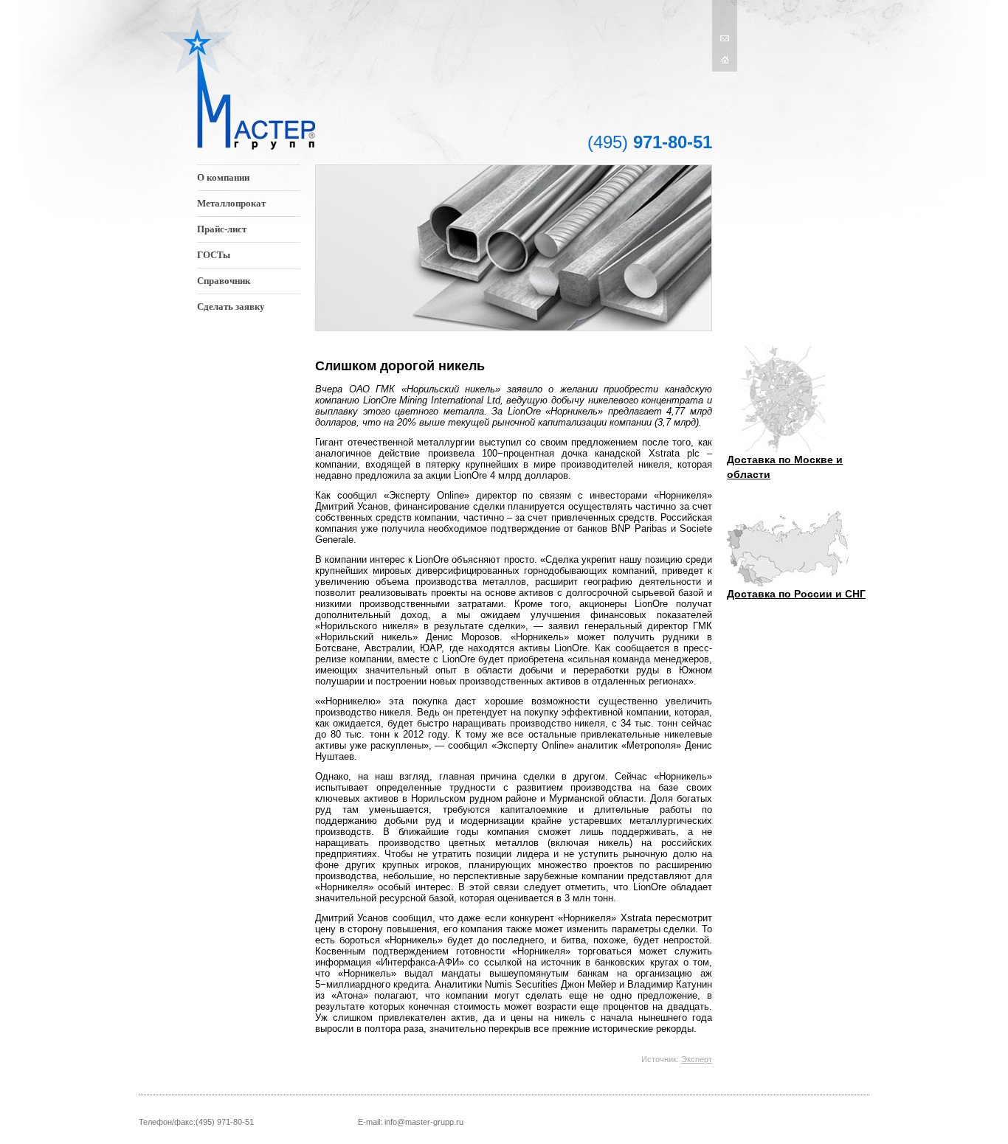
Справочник (223, 280)
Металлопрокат (231, 203)
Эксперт (696, 1059)
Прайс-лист (221, 229)
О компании (223, 177)
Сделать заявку (231, 306)
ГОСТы (213, 254)
